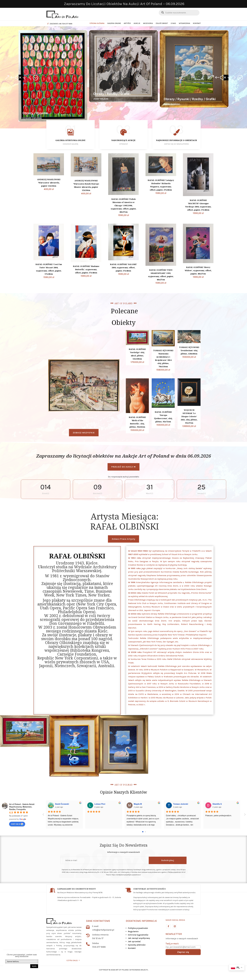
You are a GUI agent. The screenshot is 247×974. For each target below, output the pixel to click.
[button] (21, 77)
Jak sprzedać (134, 941)
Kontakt (197, 23)
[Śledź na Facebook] (168, 926)
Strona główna (97, 23)
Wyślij (34, 966)
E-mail (95, 926)
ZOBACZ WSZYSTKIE (84, 432)
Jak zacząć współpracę (139, 938)
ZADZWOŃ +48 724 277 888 (61, 24)
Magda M (138, 804)
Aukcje (137, 23)
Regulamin (133, 931)
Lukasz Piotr (99, 804)
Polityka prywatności (138, 928)
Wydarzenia (184, 23)
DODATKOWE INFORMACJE (141, 920)
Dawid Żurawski (62, 804)
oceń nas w (15, 823)
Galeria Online (114, 23)
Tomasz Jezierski (180, 804)
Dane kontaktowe (98, 920)
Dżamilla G (217, 804)
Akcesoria (148, 23)
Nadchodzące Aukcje (123, 140)
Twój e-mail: (172, 943)
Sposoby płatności (136, 945)
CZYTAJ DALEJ (72, 960)
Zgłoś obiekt (162, 23)
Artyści (127, 23)
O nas (173, 23)
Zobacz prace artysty (123, 539)
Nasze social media (175, 920)
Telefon (95, 943)
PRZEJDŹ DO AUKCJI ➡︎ (123, 467)
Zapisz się (183, 952)
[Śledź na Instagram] (174, 926)
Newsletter (174, 934)
